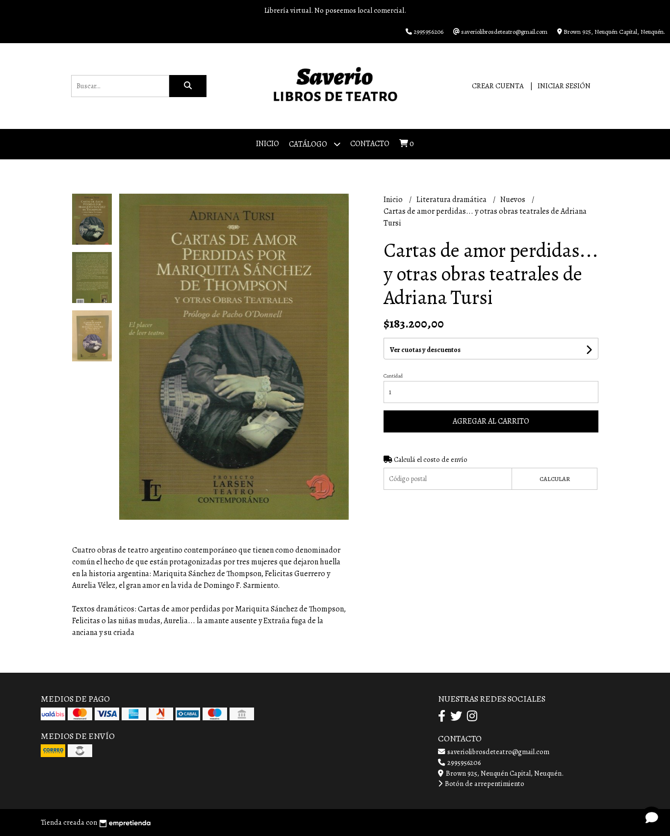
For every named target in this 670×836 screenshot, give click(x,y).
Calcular (555, 479)
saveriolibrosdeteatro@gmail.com (497, 752)
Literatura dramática (452, 199)
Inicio (267, 143)
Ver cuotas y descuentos (425, 350)
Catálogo (309, 144)
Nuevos (513, 199)
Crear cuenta (498, 86)
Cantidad (393, 376)
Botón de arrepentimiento (483, 783)
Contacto (369, 143)
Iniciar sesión (564, 86)
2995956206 (463, 762)
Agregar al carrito (491, 421)
